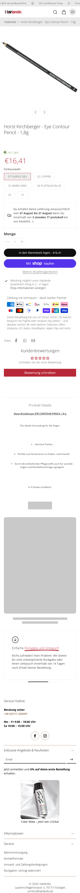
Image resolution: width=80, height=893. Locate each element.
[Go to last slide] (36, 112)
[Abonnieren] (71, 760)
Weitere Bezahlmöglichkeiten (40, 272)
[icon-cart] (63, 12)
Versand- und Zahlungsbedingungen (26, 864)
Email (9, 759)
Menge (10, 234)
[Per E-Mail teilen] (33, 340)
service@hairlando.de (40, 891)
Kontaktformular (13, 858)
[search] (55, 12)
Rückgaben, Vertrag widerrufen (22, 870)
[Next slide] (44, 112)
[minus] (8, 242)
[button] (40, 253)
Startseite (10, 22)
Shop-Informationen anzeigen (28, 288)
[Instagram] (45, 736)
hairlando (45, 884)
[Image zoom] (40, 66)
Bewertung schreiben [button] (40, 373)
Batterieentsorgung (15, 852)
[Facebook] (35, 736)
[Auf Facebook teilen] (16, 340)
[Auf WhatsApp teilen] (24, 340)
